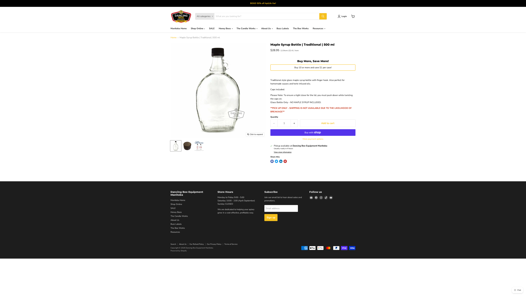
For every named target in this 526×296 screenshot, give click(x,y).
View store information (282, 152)
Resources (318, 28)
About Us (266, 28)
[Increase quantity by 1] (294, 123)
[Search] (323, 16)
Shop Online (197, 28)
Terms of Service (231, 244)
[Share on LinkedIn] (280, 161)
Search (173, 244)
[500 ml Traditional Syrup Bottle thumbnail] (175, 145)
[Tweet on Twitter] (276, 161)
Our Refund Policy (196, 244)
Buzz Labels (283, 28)
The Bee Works (301, 28)
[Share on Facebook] (272, 161)
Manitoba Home (179, 28)
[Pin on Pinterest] (285, 161)
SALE (212, 28)
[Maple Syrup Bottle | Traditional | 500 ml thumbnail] (187, 145)
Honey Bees (225, 28)
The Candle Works (246, 28)
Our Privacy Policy (214, 244)
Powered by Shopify (179, 251)
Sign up (271, 217)
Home (174, 37)
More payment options (313, 139)
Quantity (274, 117)
